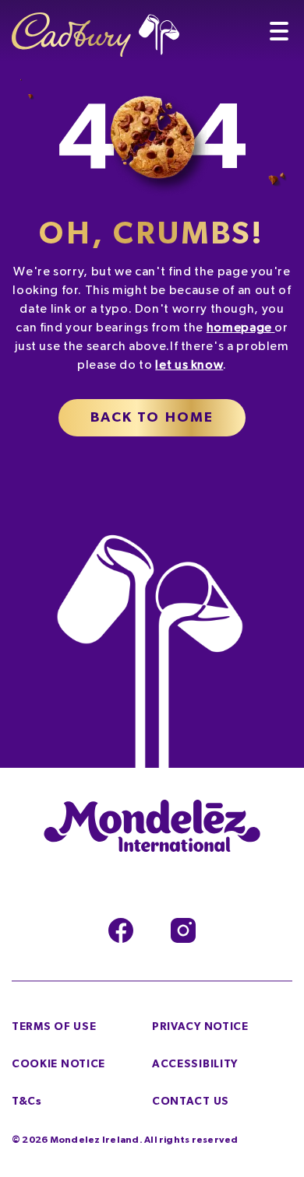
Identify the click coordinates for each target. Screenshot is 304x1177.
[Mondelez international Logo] (152, 827)
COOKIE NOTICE (58, 1064)
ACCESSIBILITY (195, 1064)
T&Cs (27, 1101)
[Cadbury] (95, 28)
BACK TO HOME (152, 418)
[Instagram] (183, 930)
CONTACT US (190, 1101)
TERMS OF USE (54, 1026)
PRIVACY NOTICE (200, 1026)
